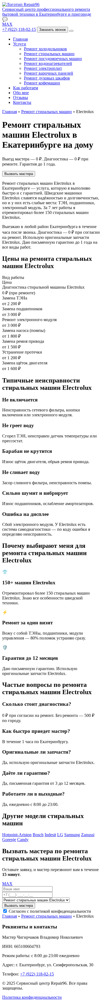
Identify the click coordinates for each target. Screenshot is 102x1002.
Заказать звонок (52, 30)
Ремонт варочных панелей (48, 73)
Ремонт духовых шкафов (47, 78)
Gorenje (9, 839)
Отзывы (20, 97)
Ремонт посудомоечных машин (53, 58)
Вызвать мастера (18, 174)
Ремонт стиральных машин (49, 53)
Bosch (38, 834)
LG (60, 834)
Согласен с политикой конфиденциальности (50, 911)
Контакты (22, 102)
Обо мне (21, 92)
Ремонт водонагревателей (48, 63)
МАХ (7, 24)
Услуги (19, 44)
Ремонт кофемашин (42, 83)
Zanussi (87, 834)
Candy (23, 839)
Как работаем (25, 87)
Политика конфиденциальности (32, 997)
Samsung (72, 834)
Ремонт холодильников (45, 49)
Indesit (50, 834)
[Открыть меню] (71, 31)
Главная (20, 39)
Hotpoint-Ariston (17, 834)
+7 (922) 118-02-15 (19, 29)
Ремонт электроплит (43, 68)
